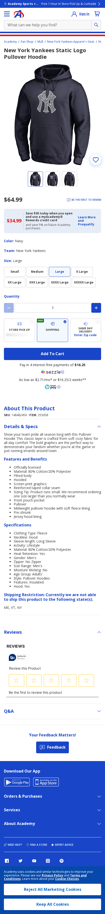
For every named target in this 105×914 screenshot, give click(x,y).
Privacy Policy (52, 875)
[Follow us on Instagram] (48, 861)
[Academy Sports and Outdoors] (19, 14)
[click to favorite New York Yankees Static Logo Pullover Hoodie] (95, 159)
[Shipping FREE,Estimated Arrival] (52, 330)
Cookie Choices (67, 879)
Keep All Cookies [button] (52, 904)
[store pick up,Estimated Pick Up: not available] (19, 330)
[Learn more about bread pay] (52, 387)
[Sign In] (74, 14)
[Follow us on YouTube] (34, 861)
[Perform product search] (96, 25)
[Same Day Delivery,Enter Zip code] (85, 330)
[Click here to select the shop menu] (7, 14)
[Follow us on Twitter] (20, 861)
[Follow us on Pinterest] (61, 861)
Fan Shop (27, 41)
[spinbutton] (52, 308)
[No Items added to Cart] (97, 14)
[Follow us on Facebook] (7, 861)
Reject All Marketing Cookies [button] (52, 889)
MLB (40, 41)
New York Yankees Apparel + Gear (70, 41)
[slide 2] (52, 179)
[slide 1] (35, 179)
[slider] (52, 114)
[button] (88, 221)
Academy (10, 41)
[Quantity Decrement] (9, 308)
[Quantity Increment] (96, 308)
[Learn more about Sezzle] (52, 372)
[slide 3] (69, 179)
